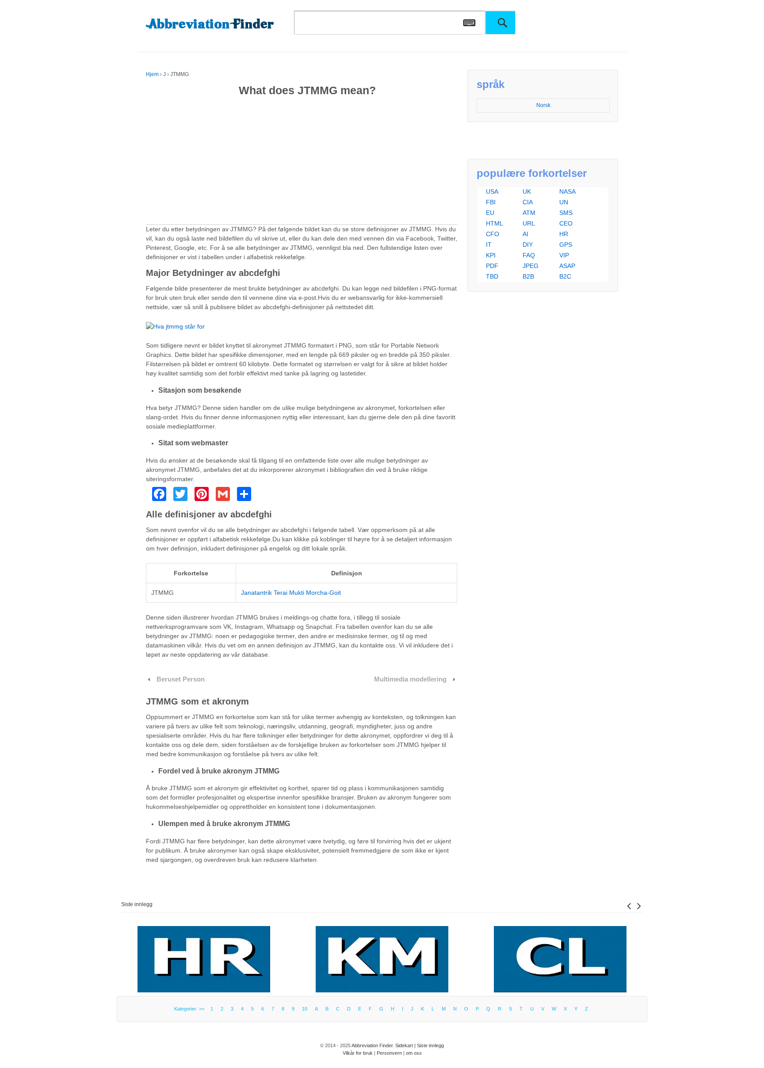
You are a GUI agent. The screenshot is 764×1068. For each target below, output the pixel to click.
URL (529, 223)
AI (525, 233)
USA (492, 191)
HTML (494, 223)
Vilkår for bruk (358, 1053)
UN (563, 202)
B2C (565, 276)
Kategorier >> (190, 1008)
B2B (528, 276)
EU (490, 212)
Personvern (389, 1053)
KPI (491, 255)
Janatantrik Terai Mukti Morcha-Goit (291, 592)
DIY (528, 244)
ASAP (567, 265)
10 (304, 1008)
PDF (492, 265)
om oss (414, 1053)
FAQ (529, 255)
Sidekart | (406, 1045)
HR (563, 233)
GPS (565, 244)
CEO (566, 223)
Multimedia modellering (410, 679)
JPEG (531, 265)
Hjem (152, 74)
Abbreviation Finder (372, 1045)
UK (527, 191)
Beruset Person (181, 679)
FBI (491, 202)
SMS (566, 212)
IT (489, 244)
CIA (528, 202)
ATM (529, 212)
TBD (492, 276)
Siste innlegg (137, 904)
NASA (567, 191)
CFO (492, 233)
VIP (564, 255)
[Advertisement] (301, 162)
